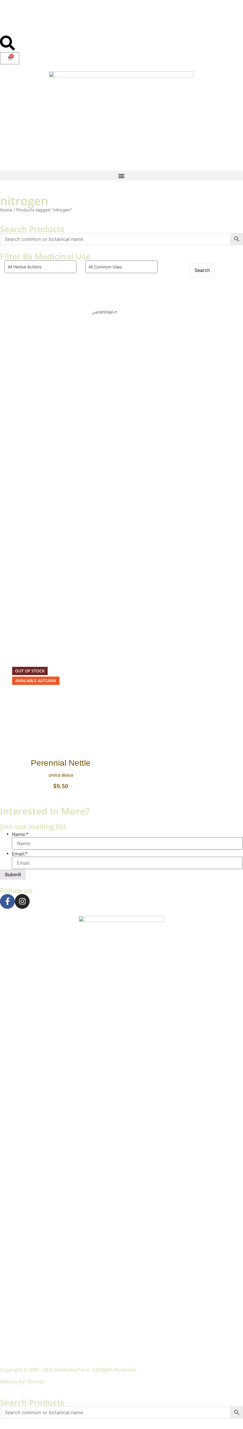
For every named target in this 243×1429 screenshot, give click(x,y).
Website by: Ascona (22, 1381)
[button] (121, 176)
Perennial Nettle (61, 763)
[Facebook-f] (7, 901)
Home (6, 210)
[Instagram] (22, 901)
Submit (13, 874)
